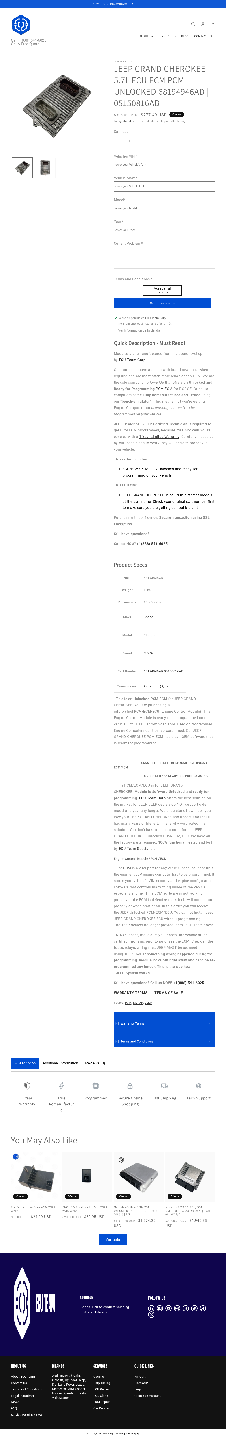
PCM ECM (164, 389)
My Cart (140, 1376)
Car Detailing (102, 1408)
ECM (127, 868)
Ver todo (113, 1240)
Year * (119, 222)
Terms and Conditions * (133, 279)
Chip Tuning (101, 1383)
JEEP (148, 1002)
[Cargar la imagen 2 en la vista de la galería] (45, 168)
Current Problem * (128, 243)
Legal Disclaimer (22, 1396)
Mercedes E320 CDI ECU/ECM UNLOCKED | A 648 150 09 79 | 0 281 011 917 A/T (187, 1210)
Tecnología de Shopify (127, 1433)
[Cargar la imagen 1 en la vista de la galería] (22, 168)
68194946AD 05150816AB (163, 671)
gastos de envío (130, 121)
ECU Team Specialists (137, 849)
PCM (128, 1002)
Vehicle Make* (125, 178)
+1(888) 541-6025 (152, 544)
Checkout (141, 1383)
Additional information (60, 1063)
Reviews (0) (95, 1063)
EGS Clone (100, 1396)
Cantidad (121, 132)
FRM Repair (101, 1402)
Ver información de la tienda (139, 330)
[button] (193, 24)
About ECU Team (23, 1376)
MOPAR (149, 653)
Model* (120, 200)
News (15, 1402)
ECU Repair (101, 1389)
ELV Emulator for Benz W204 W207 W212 (33, 1209)
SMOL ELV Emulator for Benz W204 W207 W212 (84, 1209)
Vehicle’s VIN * (125, 156)
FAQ (14, 1408)
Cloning (98, 1376)
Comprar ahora (162, 303)
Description (26, 1063)
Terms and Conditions (26, 1389)
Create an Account (147, 1396)
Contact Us (19, 1383)
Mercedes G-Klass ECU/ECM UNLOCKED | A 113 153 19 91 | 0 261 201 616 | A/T (136, 1210)
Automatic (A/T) (156, 686)
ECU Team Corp (105, 1433)
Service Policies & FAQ (26, 1414)
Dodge (148, 617)
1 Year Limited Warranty (159, 437)
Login (138, 1389)
